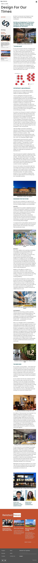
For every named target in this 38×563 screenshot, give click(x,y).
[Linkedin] (2, 560)
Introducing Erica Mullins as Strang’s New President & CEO (5, 44)
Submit (21, 556)
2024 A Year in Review (4, 58)
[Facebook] (5, 560)
